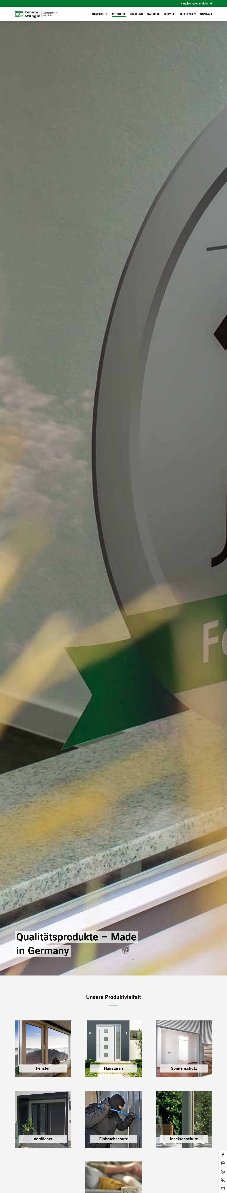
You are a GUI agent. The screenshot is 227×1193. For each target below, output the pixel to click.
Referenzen (187, 14)
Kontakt (206, 14)
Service (169, 14)
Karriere (153, 14)
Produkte (119, 14)
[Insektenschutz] (184, 1119)
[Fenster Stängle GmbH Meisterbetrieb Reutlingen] (36, 14)
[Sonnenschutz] (184, 1048)
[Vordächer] (43, 1119)
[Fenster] (43, 1048)
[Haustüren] (113, 1048)
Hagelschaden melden (194, 3)
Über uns (136, 14)
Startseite (99, 14)
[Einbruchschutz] (113, 1119)
